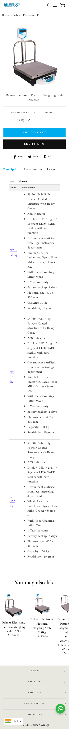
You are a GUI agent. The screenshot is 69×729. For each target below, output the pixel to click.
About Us (34, 670)
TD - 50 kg (13, 253)
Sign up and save (34, 703)
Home (5, 15)
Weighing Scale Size (23, 113)
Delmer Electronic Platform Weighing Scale (27, 15)
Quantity (48, 113)
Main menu (34, 692)
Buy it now (34, 144)
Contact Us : (34, 714)
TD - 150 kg (13, 377)
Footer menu (34, 681)
